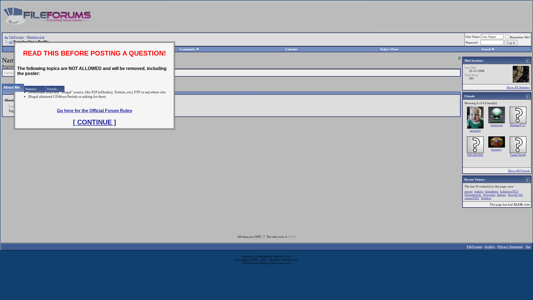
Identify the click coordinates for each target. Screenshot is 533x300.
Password (471, 42)
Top (528, 246)
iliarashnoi (491, 191)
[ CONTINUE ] (94, 122)
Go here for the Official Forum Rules (94, 110)
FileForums (16, 37)
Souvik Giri (515, 194)
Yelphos (486, 198)
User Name (473, 36)
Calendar (291, 49)
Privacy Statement (510, 246)
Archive (489, 246)
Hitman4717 (518, 125)
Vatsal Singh (518, 154)
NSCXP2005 (475, 154)
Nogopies (489, 194)
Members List (35, 37)
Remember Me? (520, 37)
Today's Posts (389, 49)
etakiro (478, 191)
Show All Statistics (518, 87)
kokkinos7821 (509, 191)
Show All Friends (519, 170)
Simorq (501, 194)
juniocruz (497, 125)
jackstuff (475, 130)
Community (187, 49)
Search (486, 49)
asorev (468, 191)
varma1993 (471, 198)
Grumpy (496, 149)
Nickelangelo (472, 194)
